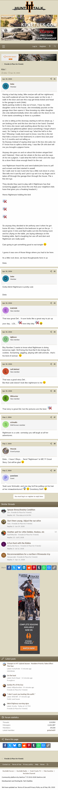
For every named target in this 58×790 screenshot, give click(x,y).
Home (42, 764)
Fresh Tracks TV (35, 771)
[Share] (51, 79)
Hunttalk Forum (8, 771)
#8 (55, 444)
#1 (55, 79)
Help (36, 764)
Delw (5, 73)
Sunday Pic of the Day (15, 685)
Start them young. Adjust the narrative (24, 521)
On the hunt (11, 676)
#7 (55, 417)
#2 (55, 271)
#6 (55, 391)
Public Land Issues (13, 699)
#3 (55, 303)
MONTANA (11, 671)
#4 (55, 332)
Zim (8, 512)
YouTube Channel (29, 773)
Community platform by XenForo (24, 777)
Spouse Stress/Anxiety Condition (21, 510)
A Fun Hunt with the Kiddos (19, 543)
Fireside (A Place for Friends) (21, 512)
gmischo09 (51, 730)
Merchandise (48, 771)
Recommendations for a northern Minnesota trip (28, 554)
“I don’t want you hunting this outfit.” (21, 694)
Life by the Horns (13, 546)
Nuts (9, 524)
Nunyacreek (11, 557)
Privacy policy (28, 764)
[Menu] (3, 46)
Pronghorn (11, 680)
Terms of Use (16, 764)
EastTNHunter (12, 535)
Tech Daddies (28, 781)
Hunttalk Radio (22, 771)
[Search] (54, 46)
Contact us (6, 764)
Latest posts (10, 659)
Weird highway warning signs (18, 704)
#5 (55, 364)
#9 (55, 471)
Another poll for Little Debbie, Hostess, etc (25, 532)
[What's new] (49, 46)
